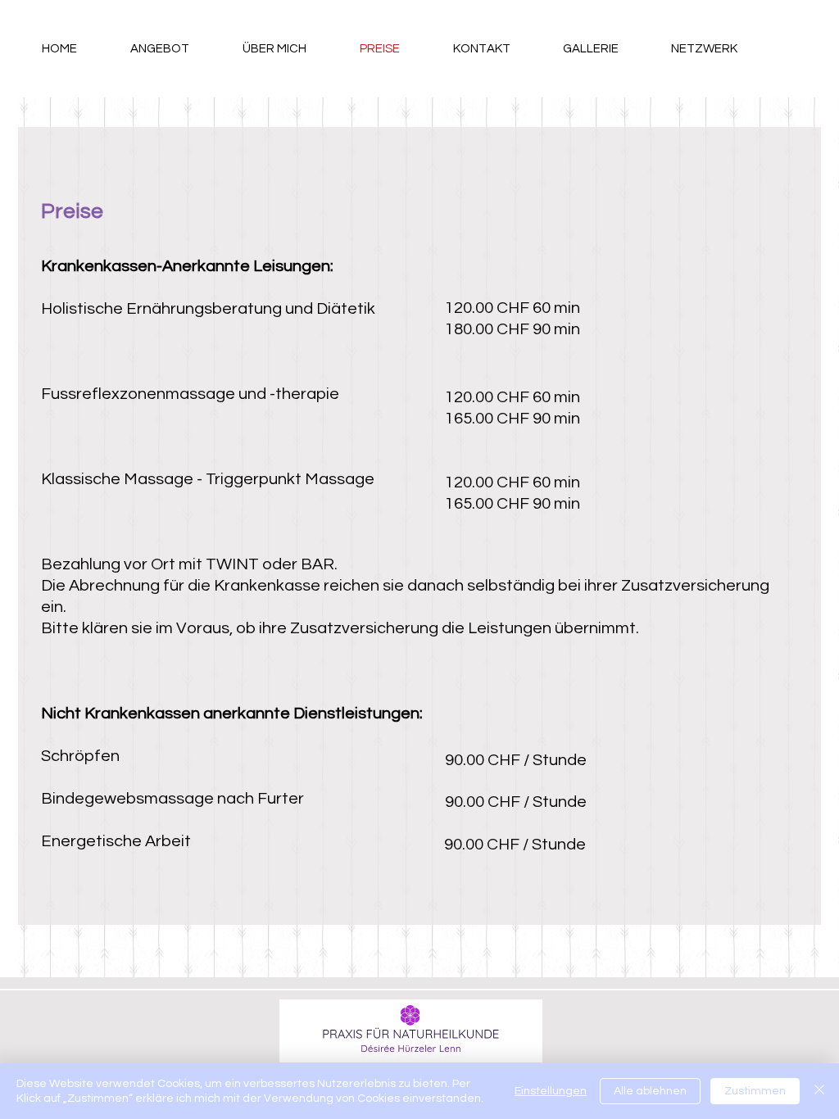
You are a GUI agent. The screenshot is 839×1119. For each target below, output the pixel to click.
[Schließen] (819, 1091)
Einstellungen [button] (551, 1091)
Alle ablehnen (650, 1091)
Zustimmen (755, 1091)
